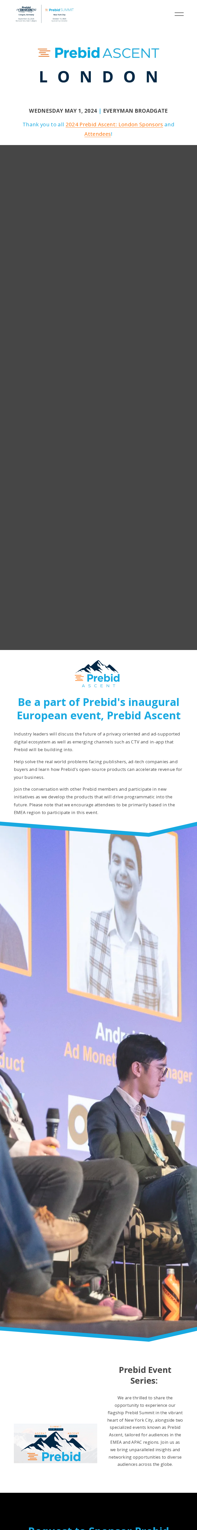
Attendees (97, 133)
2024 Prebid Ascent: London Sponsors (114, 124)
